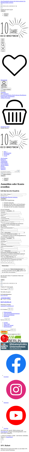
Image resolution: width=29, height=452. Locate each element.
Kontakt (6, 322)
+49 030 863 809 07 (6, 298)
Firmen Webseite (5, 255)
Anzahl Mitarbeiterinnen (7, 258)
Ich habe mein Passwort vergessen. (9, 197)
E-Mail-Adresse (5, 220)
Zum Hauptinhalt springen (7, 1)
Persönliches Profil (10, 95)
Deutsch (6, 13)
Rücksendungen (8, 326)
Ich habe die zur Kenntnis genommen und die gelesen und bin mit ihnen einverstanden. (14, 270)
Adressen (17, 95)
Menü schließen (7, 89)
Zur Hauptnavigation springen (13, 2)
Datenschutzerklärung (9, 315)
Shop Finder (7, 324)
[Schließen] (1, 441)
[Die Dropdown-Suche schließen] (18, 171)
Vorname (3, 212)
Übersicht (3, 95)
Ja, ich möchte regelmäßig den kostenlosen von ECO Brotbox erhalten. (12, 224)
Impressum (6, 316)
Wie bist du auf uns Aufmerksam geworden (11, 259)
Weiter (2, 279)
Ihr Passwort (4, 195)
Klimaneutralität (8, 312)
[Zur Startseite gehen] (14, 37)
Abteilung (3, 217)
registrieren (6, 93)
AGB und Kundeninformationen (12, 313)
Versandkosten (4, 431)
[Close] (1, 442)
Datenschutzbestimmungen (17, 269)
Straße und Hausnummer (7, 227)
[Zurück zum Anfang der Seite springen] (2, 439)
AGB (18, 270)
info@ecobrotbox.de (6, 302)
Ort (2, 231)
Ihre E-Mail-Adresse (6, 194)
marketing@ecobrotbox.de (7, 306)
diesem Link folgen (4, 295)
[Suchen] (15, 171)
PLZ (2, 229)
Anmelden (3, 92)
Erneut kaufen (4, 96)
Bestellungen (23, 95)
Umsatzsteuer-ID (5, 218)
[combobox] (8, 171)
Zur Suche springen (19, 1)
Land (2, 232)
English (6, 15)
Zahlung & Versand (8, 325)
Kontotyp (3, 211)
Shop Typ (3, 256)
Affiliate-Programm (5, 97)
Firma (2, 215)
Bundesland (4, 234)
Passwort (3, 222)
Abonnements (11, 96)
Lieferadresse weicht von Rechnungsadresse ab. (14, 235)
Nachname (4, 214)
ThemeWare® (9, 437)
